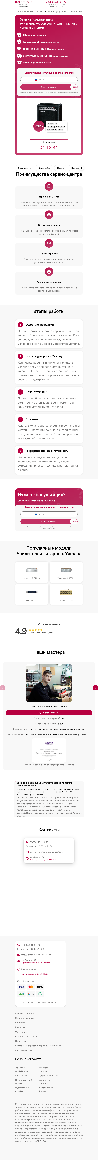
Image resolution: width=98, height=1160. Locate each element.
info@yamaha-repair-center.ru (36, 954)
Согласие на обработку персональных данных (38, 1045)
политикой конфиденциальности (67, 92)
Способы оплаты (23, 1050)
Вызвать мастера (50, 713)
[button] (95, 687)
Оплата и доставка (24, 1018)
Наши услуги (21, 1041)
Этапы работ (44, 168)
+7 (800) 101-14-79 (55, 2)
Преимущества (24, 168)
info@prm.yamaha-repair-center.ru (46, 852)
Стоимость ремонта (24, 1013)
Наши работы (77, 168)
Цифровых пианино (49, 1075)
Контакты (20, 1022)
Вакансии (20, 1027)
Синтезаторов (22, 1075)
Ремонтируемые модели (27, 1036)
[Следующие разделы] (81, 168)
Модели (60, 168)
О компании (21, 1032)
